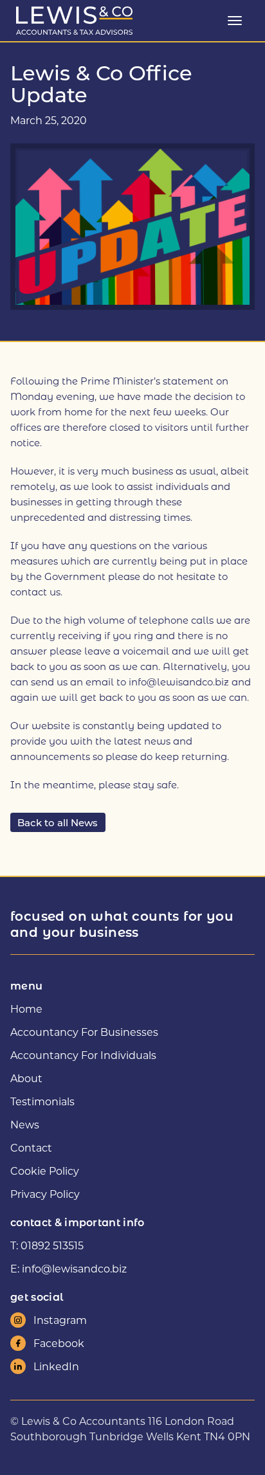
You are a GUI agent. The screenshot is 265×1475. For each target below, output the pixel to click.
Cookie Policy (44, 1170)
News (24, 1124)
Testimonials (42, 1101)
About (26, 1078)
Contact (31, 1147)
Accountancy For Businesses (84, 1031)
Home (26, 1008)
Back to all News (57, 821)
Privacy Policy (45, 1193)
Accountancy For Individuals (83, 1055)
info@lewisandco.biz (74, 1268)
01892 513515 (52, 1245)
